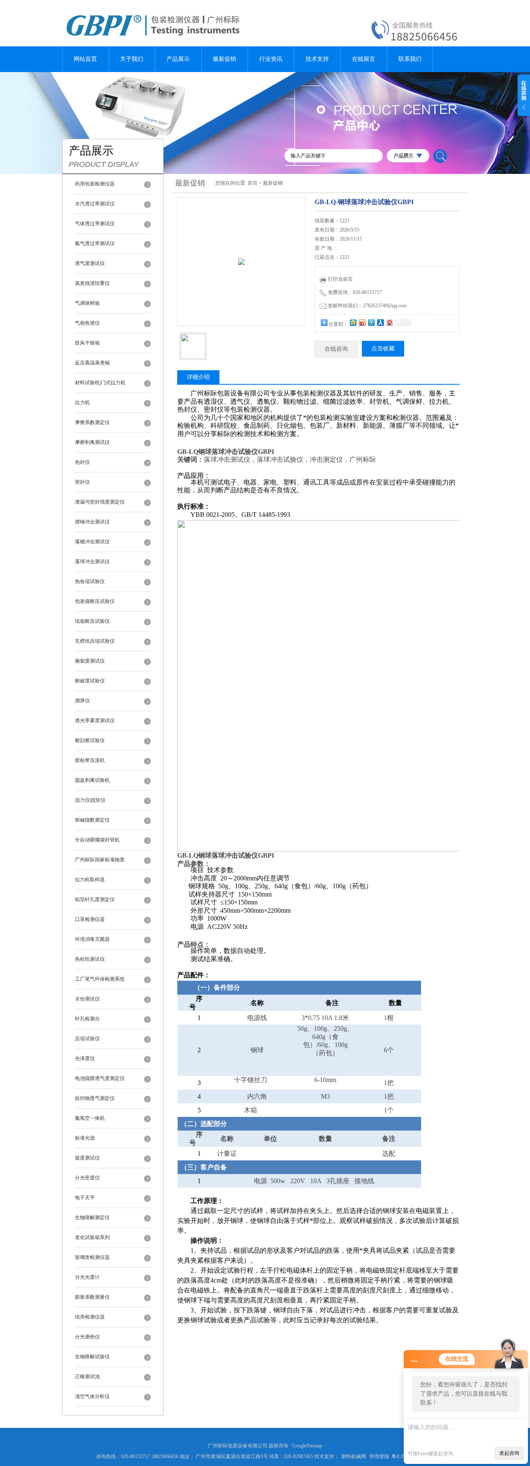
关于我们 (131, 59)
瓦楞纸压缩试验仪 (95, 641)
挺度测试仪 (87, 1158)
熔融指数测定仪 (92, 820)
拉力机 (82, 402)
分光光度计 (87, 1277)
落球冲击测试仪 (92, 561)
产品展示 (178, 59)
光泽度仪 (85, 1058)
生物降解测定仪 (92, 1217)
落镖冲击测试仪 (92, 542)
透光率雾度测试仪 (95, 720)
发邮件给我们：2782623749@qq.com (367, 306)
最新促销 (224, 59)
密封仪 (82, 482)
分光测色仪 (87, 1337)
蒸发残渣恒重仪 (92, 283)
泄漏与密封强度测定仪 (100, 502)
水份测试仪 (87, 999)
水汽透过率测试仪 (95, 204)
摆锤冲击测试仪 (92, 522)
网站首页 (85, 59)
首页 (253, 183)
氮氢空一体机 (90, 1118)
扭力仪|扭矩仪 (90, 800)
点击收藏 (383, 348)
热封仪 (82, 462)
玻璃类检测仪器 (92, 1257)
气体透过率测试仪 (95, 224)
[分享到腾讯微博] (371, 322)
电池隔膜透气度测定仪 (100, 1078)
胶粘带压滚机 (90, 760)
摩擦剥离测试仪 (92, 442)
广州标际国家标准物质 (100, 860)
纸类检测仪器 (90, 1317)
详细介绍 (198, 377)
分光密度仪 (87, 1178)
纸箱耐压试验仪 (92, 621)
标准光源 (85, 1138)
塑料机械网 (353, 1456)
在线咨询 (336, 349)
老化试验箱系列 (92, 1237)
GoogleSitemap (307, 1446)
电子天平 (85, 1198)
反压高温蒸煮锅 (92, 363)
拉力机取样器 (90, 879)
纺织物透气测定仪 (95, 1098)
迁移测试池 (87, 1376)
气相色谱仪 (87, 323)
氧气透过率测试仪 (95, 243)
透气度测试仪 (90, 263)
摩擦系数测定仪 (92, 422)
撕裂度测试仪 (90, 661)
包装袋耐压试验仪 (95, 601)
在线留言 (363, 59)
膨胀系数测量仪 (92, 1297)
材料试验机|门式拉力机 (100, 383)
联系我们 (410, 59)
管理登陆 (379, 1456)
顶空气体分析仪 (92, 1396)
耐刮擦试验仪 (90, 740)
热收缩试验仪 (90, 581)
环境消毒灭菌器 (92, 939)
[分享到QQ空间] (352, 322)
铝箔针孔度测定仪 (95, 899)
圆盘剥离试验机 (92, 780)
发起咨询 (509, 1453)
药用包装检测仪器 (95, 184)
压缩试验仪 (87, 1039)
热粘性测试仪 (90, 959)
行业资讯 (270, 59)
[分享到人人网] (380, 322)
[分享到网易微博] (389, 322)
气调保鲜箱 (87, 303)
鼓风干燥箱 (87, 343)
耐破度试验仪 (90, 681)
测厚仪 (82, 701)
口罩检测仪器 (90, 919)
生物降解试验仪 (92, 1357)
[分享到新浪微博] (361, 322)
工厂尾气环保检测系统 (100, 979)
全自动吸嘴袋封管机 (97, 840)
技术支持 (317, 59)
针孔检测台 (87, 1019)
